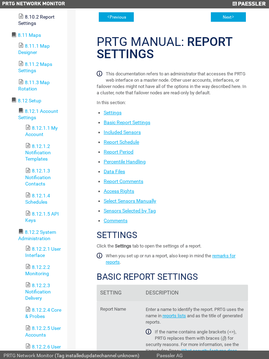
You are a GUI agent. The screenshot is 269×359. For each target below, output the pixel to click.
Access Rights (119, 191)
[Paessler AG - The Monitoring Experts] (249, 4)
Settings (113, 112)
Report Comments (123, 181)
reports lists (174, 315)
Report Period (118, 152)
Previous (118, 17)
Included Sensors (122, 132)
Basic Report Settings (127, 122)
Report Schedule (121, 142)
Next (227, 17)
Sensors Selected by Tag (130, 211)
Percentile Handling (125, 161)
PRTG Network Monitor (29, 355)
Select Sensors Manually (130, 201)
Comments (115, 220)
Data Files (114, 171)
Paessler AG (170, 355)
